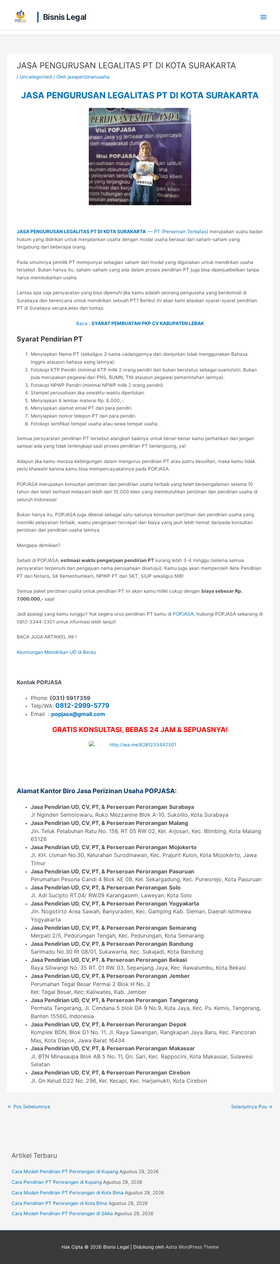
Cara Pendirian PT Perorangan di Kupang (57, 1182)
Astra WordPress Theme (192, 1247)
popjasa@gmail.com (78, 714)
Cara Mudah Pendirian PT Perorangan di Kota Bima (68, 1192)
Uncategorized (36, 77)
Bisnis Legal (64, 17)
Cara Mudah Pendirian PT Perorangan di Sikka (62, 1213)
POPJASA (183, 614)
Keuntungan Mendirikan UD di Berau (56, 652)
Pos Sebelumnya (29, 1106)
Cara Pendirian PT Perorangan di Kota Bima (59, 1203)
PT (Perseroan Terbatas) (181, 231)
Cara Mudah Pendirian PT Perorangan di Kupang (65, 1171)
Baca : (140, 323)
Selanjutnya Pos (251, 1106)
